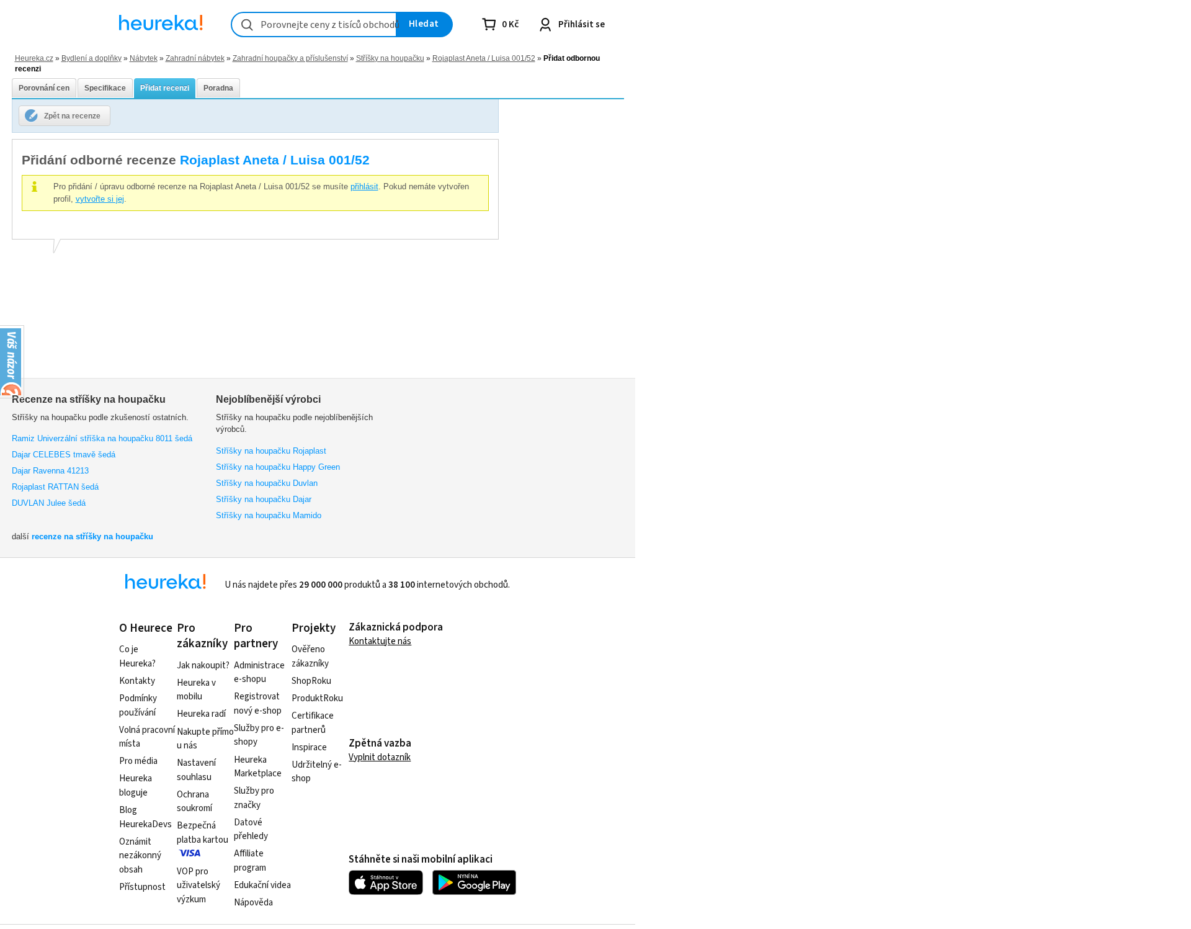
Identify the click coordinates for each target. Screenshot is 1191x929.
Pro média (138, 761)
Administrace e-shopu (259, 672)
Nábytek (144, 58)
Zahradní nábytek (195, 58)
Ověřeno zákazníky (310, 656)
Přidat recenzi (164, 88)
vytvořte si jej (100, 199)
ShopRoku (311, 681)
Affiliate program (250, 860)
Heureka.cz (34, 58)
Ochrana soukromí (194, 801)
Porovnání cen (44, 88)
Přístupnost (142, 887)
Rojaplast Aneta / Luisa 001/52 (483, 58)
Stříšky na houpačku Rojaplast (271, 451)
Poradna (218, 88)
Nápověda (253, 902)
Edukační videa (262, 885)
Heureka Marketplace (258, 767)
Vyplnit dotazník (380, 757)
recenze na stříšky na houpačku (92, 536)
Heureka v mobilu (196, 690)
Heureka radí (201, 713)
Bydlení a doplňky (91, 58)
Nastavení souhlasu (196, 770)
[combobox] (314, 24)
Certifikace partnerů (313, 723)
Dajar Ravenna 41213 (50, 470)
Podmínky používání (138, 705)
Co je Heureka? (137, 656)
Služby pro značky (254, 798)
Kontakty (137, 681)
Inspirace (309, 747)
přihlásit (364, 186)
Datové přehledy (251, 829)
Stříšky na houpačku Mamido (268, 515)
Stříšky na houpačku (390, 58)
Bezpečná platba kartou (202, 832)
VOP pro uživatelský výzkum (198, 885)
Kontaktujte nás (380, 641)
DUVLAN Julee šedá (49, 503)
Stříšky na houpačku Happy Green (278, 467)
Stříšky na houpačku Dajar (263, 499)
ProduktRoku (317, 698)
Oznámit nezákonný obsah (140, 855)
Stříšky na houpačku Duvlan (267, 483)
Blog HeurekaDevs (145, 817)
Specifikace (105, 88)
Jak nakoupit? (203, 665)
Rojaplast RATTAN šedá (55, 486)
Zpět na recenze (72, 116)
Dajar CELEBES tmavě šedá (63, 454)
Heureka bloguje (135, 785)
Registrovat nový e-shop (258, 703)
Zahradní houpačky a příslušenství (290, 58)
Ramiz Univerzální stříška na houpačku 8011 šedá (102, 438)
